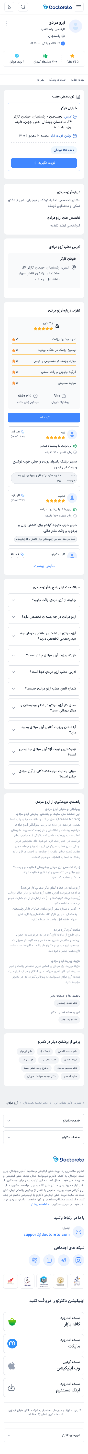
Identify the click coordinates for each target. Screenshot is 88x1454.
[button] (7, 23)
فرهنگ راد (45, 1051)
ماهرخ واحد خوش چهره (36, 1068)
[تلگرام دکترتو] (64, 1260)
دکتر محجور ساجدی (67, 1068)
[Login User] (9, 7)
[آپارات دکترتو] (34, 1260)
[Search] (23, 7)
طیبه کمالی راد (48, 1060)
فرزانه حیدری (70, 1060)
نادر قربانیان (26, 1051)
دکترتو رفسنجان (69, 1020)
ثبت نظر (44, 417)
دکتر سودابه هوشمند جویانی (41, 1076)
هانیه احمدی (70, 1076)
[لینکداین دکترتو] (49, 1260)
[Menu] (79, 7)
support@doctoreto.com (46, 1235)
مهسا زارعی (27, 1060)
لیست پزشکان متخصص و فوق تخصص (50, 1199)
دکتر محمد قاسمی (67, 1051)
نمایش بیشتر (46, 566)
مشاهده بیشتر (40, 1204)
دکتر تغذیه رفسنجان (64, 877)
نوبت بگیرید (46, 162)
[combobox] (7, 23)
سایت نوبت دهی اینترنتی (59, 1195)
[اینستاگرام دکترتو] (78, 1260)
